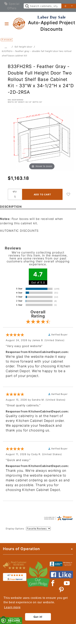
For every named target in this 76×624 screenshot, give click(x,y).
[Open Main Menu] (6, 23)
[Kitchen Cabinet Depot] (19, 23)
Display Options (15, 528)
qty (15, 191)
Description (11, 206)
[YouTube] (67, 583)
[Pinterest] (61, 590)
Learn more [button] (12, 607)
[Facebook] (53, 583)
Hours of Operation (21, 549)
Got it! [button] (38, 616)
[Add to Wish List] (68, 194)
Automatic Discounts (19, 230)
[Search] (27, 6)
